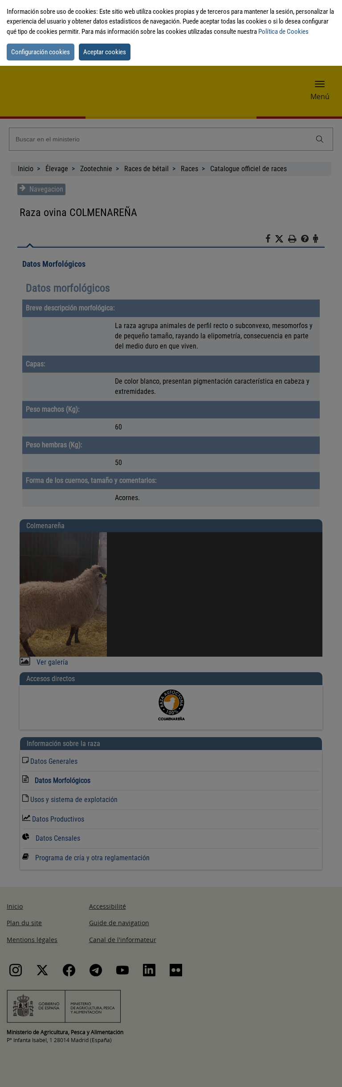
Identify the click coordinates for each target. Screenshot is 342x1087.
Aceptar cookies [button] (104, 52)
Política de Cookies (283, 32)
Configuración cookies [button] (40, 52)
